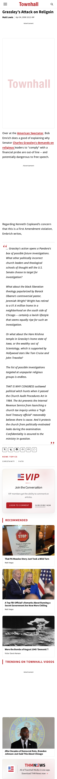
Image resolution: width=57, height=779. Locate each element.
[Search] (52, 4)
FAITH (21, 461)
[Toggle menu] (5, 4)
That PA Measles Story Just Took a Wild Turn (27, 559)
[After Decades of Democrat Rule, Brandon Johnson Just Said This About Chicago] (28, 732)
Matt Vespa (9, 562)
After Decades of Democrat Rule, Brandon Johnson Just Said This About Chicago (25, 752)
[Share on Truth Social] (10, 449)
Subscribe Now (43, 505)
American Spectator (30, 133)
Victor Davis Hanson (13, 653)
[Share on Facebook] (16, 449)
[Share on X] (4, 449)
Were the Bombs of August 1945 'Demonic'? (26, 649)
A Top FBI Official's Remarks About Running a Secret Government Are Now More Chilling (27, 604)
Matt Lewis (7, 17)
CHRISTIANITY (8, 461)
